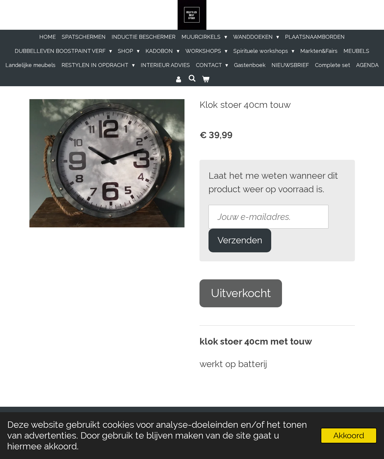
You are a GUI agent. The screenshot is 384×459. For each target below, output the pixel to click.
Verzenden (240, 240)
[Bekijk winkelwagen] (205, 79)
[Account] (178, 79)
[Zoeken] (192, 78)
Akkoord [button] (348, 435)
